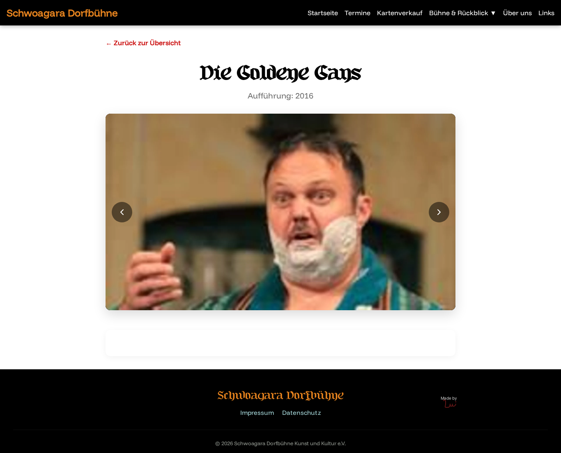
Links (546, 13)
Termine (357, 13)
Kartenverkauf (400, 13)
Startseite (323, 13)
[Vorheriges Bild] (122, 212)
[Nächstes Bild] (439, 212)
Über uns (517, 13)
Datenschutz (301, 412)
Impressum (257, 412)
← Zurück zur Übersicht (143, 43)
